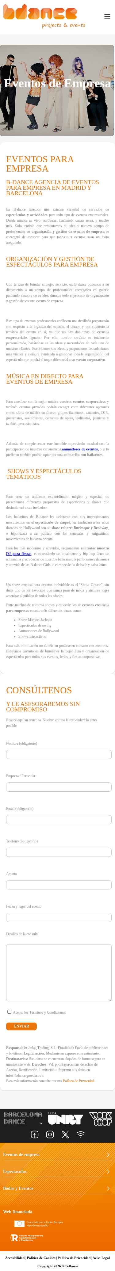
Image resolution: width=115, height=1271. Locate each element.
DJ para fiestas (18, 554)
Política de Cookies (41, 1258)
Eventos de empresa (21, 1154)
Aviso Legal (101, 1258)
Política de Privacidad (78, 1081)
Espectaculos (14, 1171)
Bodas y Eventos (18, 1188)
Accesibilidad (15, 1258)
